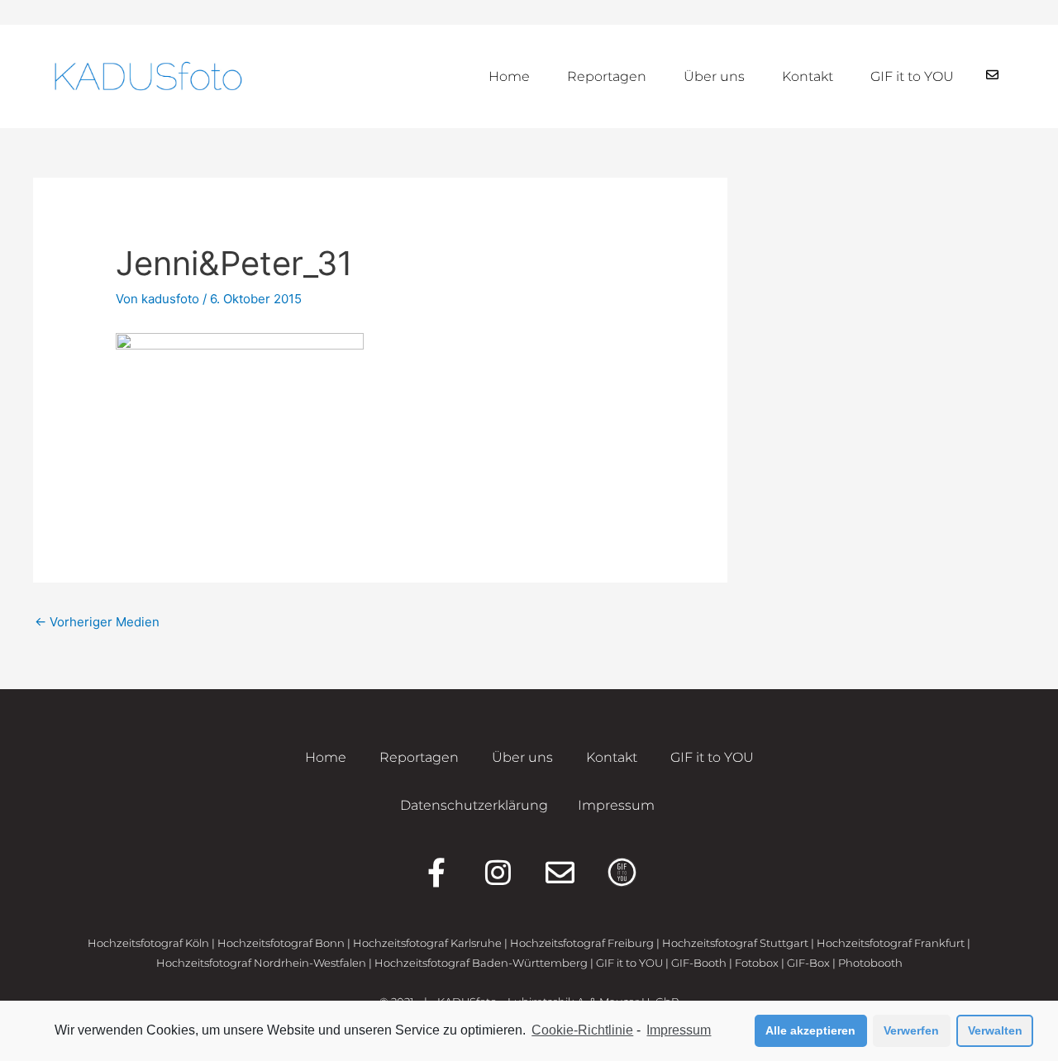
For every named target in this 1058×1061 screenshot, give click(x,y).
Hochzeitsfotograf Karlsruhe (427, 942)
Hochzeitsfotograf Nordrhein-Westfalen (261, 962)
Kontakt (807, 76)
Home (509, 76)
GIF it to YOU (912, 76)
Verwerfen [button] (911, 1030)
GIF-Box (808, 962)
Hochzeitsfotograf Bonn (281, 942)
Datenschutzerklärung (474, 805)
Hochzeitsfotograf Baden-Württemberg (481, 962)
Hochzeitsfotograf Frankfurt (891, 942)
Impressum (678, 1030)
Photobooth (870, 962)
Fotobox (757, 962)
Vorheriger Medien (97, 622)
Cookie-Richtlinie (582, 1030)
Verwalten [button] (995, 1030)
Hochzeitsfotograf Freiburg (582, 942)
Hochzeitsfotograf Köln (148, 942)
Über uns (714, 76)
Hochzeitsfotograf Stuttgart (735, 942)
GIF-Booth (699, 962)
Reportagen (606, 76)
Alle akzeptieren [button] (810, 1030)
